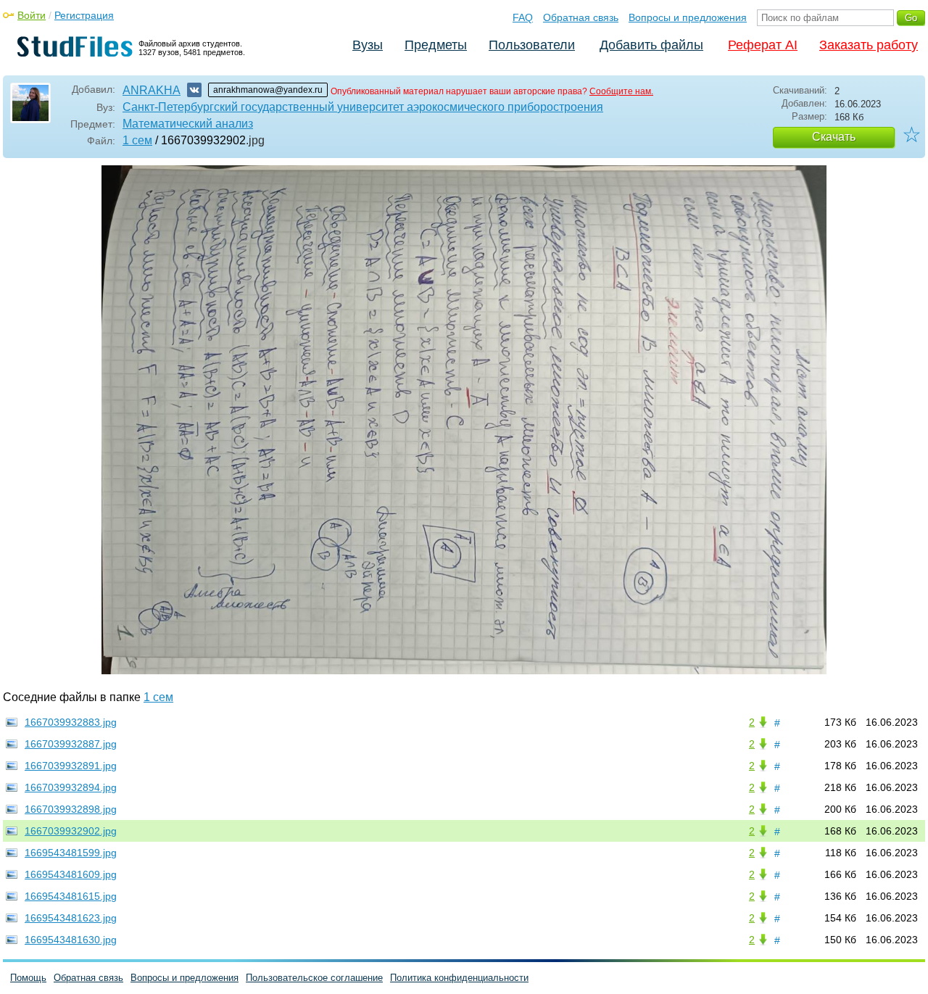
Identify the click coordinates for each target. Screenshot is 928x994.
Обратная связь (580, 17)
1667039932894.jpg (71, 787)
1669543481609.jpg (71, 874)
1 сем (137, 140)
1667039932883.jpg (71, 722)
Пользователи (532, 45)
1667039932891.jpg (71, 765)
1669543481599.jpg (71, 852)
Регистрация (84, 15)
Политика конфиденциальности (459, 977)
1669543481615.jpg (71, 896)
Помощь (28, 977)
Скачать (834, 137)
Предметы (436, 45)
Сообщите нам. (621, 91)
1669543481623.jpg (71, 918)
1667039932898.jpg (71, 809)
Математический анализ (188, 123)
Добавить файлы (651, 45)
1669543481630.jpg (71, 939)
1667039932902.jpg (71, 831)
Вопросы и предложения (688, 17)
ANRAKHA (152, 90)
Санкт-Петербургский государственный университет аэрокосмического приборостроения (363, 107)
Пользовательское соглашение (314, 977)
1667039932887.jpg (71, 744)
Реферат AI (763, 45)
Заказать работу (868, 45)
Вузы (367, 45)
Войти (31, 15)
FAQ (523, 17)
